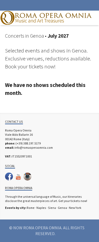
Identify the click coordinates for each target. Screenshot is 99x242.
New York (75, 208)
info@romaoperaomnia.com (34, 147)
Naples (41, 208)
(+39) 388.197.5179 (28, 143)
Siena (52, 208)
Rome (31, 208)
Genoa (62, 208)
